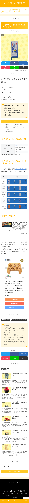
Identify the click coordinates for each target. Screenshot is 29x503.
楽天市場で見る (14, 303)
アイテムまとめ (6, 319)
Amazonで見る (14, 299)
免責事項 (14, 498)
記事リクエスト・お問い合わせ (8, 494)
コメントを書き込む (14, 471)
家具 (16, 145)
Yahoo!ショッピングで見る (14, 307)
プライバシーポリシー (21, 493)
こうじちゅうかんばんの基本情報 (13, 124)
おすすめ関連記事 (9, 131)
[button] (25, 276)
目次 (12, 121)
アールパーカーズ (20, 169)
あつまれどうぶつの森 (17, 319)
